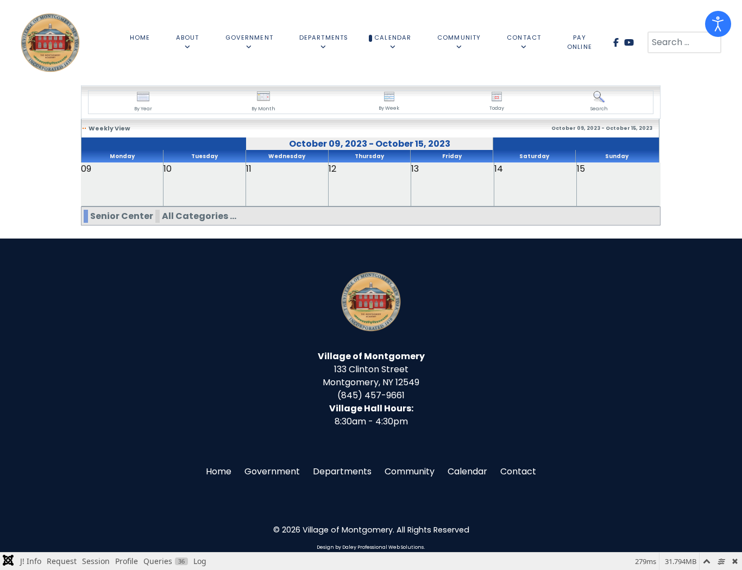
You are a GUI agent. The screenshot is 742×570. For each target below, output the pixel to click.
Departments (342, 471)
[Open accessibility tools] (718, 24)
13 (415, 168)
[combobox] (684, 42)
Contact (518, 471)
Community (410, 471)
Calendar (467, 471)
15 (581, 168)
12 (332, 168)
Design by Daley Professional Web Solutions (370, 547)
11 (248, 168)
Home (218, 471)
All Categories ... (199, 216)
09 (86, 168)
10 (168, 168)
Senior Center (121, 216)
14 (498, 168)
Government (272, 471)
